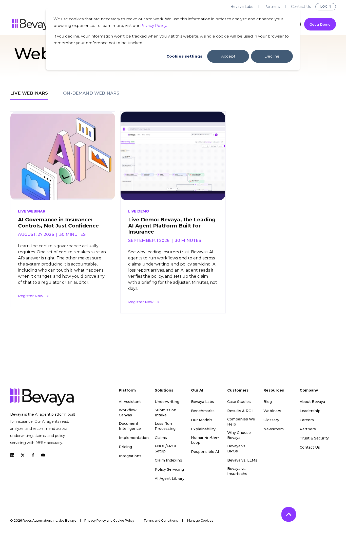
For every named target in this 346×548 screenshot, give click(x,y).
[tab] (31, 93)
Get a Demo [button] (320, 24)
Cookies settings (184, 56)
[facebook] (33, 455)
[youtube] (41, 455)
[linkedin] (13, 455)
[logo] (42, 397)
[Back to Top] (288, 514)
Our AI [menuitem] (197, 390)
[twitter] (22, 455)
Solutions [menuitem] (164, 390)
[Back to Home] (33, 24)
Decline (271, 56)
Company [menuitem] (309, 390)
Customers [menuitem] (237, 390)
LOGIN (325, 6)
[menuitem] (241, 6)
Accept (228, 56)
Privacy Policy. (153, 25)
